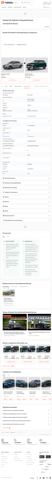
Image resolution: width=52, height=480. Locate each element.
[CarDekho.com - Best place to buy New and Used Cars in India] (7, 2)
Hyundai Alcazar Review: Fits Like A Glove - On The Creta (8, 300)
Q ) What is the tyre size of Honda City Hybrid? (13, 410)
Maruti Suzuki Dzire (8, 392)
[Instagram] (47, 478)
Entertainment (27, 86)
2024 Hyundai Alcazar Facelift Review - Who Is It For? (39, 333)
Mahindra (47, 355)
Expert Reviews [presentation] (6, 286)
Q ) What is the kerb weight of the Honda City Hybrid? (15, 417)
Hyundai (13, 355)
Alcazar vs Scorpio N (44, 361)
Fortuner (32, 399)
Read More (47, 26)
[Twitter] (40, 478)
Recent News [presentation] (14, 286)
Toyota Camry (33, 392)
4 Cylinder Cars (6, 136)
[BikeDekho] (41, 464)
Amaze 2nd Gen (6, 399)
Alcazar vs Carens (27, 361)
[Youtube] (43, 478)
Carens (30, 356)
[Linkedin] (50, 478)
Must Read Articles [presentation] (23, 286)
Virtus (18, 399)
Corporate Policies (4, 462)
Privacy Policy (3, 460)
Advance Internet (18, 86)
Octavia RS (37, 399)
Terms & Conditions (4, 458)
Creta (13, 356)
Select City (47, 7)
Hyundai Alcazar (28, 74)
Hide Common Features (9, 44)
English (45, 2)
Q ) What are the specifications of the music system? (15, 413)
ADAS (11, 86)
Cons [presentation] (8, 236)
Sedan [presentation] (4, 375)
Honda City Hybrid (5, 74)
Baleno (11, 399)
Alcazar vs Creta (11, 361)
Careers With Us (4, 456)
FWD (4, 173)
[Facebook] (37, 478)
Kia (29, 355)
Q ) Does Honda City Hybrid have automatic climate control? (16, 420)
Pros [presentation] (4, 236)
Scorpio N (47, 356)
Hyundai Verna (46, 392)
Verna (24, 399)
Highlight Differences (22, 44)
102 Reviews (34, 110)
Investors (3, 464)
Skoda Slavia (19, 392)
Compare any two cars (7, 366)
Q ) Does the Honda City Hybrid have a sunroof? (14, 424)
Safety (6, 86)
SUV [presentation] (8, 375)
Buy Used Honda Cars (13, 80)
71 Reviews (9, 110)
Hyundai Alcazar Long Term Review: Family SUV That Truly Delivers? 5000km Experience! (14, 333)
